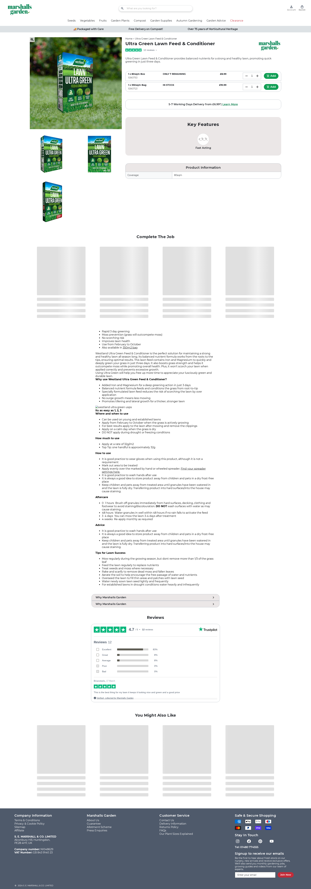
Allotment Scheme (99, 827)
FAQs (162, 830)
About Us (93, 820)
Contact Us (166, 820)
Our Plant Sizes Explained (176, 833)
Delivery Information (172, 823)
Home (128, 38)
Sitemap (19, 827)
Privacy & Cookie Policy (29, 823)
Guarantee (94, 823)
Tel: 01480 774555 (246, 847)
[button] (302, 8)
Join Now (285, 874)
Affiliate (19, 830)
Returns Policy (168, 827)
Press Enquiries (97, 830)
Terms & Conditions (27, 820)
